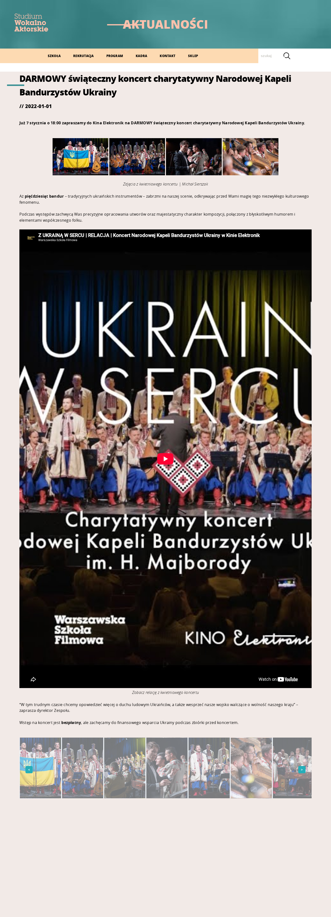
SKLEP (193, 55)
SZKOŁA (54, 55)
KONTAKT (167, 55)
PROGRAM (114, 55)
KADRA (141, 55)
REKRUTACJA (83, 55)
